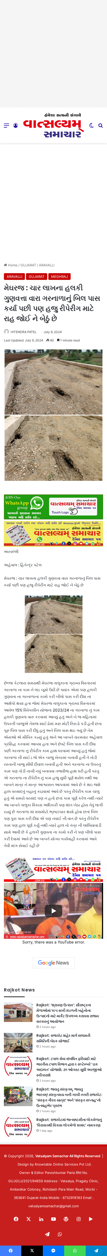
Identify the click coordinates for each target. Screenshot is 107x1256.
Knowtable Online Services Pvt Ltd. (63, 1164)
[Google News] (53, 963)
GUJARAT (28, 265)
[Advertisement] (53, 53)
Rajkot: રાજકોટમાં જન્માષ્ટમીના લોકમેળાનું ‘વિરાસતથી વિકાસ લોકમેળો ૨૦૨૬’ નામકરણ (69, 1122)
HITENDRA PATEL (24, 332)
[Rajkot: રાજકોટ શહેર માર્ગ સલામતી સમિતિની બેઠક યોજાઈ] (18, 1042)
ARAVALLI (46, 265)
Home (12, 265)
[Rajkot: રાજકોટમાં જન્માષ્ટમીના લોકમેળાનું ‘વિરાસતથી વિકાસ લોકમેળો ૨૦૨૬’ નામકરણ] (18, 1127)
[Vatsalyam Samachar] (53, 125)
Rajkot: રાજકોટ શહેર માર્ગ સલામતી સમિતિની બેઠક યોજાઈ (63, 1038)
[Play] (53, 911)
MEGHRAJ (59, 276)
